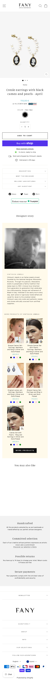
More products (25, 450)
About (24, 631)
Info (24, 639)
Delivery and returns (25, 181)
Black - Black (25, 114)
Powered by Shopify (25, 678)
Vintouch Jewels (31, 314)
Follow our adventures (24, 655)
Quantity (24, 122)
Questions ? (24, 624)
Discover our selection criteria (24, 547)
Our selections (24, 647)
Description (25, 171)
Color (25, 110)
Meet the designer (25, 176)
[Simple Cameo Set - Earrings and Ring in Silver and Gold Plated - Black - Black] (30, 402)
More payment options (25, 149)
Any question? (25, 186)
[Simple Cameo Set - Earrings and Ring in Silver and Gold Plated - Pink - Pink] (36, 402)
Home (25, 85)
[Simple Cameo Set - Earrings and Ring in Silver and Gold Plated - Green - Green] (39, 402)
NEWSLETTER (24, 595)
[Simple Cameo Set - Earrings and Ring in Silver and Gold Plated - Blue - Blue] (33, 402)
